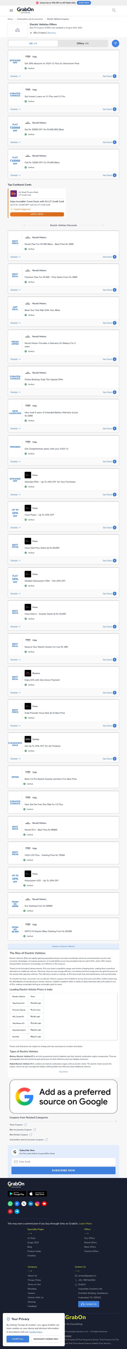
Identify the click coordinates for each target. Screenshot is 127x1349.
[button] (115, 43)
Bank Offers (90, 1246)
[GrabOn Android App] (17, 1194)
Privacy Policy (34, 1280)
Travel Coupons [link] (16, 1124)
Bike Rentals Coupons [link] (19, 1134)
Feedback (32, 1306)
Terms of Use (34, 1284)
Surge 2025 (33, 1242)
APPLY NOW (37, 214)
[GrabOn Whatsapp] (10, 1205)
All (33, 43)
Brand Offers (90, 1242)
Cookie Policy (35, 1331)
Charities (31, 1255)
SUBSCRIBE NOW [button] (63, 1170)
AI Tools (31, 1238)
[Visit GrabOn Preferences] (63, 1096)
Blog (29, 1246)
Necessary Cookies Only (46, 1339)
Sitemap (32, 1301)
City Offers (89, 1238)
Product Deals (34, 1251)
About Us (32, 1275)
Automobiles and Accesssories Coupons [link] (27, 1139)
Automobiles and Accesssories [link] (30, 19)
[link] (17, 1205)
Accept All (18, 1339)
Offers (83, 43)
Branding (32, 1288)
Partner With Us (36, 1297)
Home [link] (10, 19)
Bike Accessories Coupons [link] (21, 1129)
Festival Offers (91, 1251)
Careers (31, 1293)
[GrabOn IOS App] (37, 1194)
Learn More (85, 1223)
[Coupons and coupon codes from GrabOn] (25, 10)
